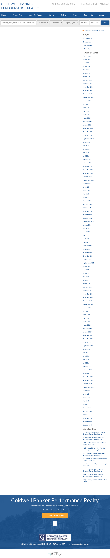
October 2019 (87, 342)
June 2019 (86, 356)
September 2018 (88, 387)
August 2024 (87, 142)
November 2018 (88, 380)
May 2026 (86, 70)
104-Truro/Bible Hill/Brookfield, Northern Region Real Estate (93, 470)
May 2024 (86, 152)
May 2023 (86, 194)
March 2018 (87, 408)
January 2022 (87, 249)
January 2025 (87, 125)
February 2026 (87, 80)
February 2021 (87, 287)
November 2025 (88, 90)
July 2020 (86, 311)
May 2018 (86, 401)
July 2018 (86, 394)
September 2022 (88, 221)
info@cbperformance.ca (94, 3)
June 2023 (86, 190)
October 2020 (87, 301)
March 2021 (87, 283)
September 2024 (88, 139)
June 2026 (86, 66)
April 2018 (86, 404)
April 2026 (86, 73)
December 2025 (88, 87)
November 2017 (88, 421)
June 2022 (86, 232)
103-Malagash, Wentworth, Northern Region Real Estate (95, 459)
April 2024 (86, 156)
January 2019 (87, 373)
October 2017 (87, 425)
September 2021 (88, 263)
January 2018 (87, 415)
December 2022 (88, 211)
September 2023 (88, 180)
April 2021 (86, 280)
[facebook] (55, 523)
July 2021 (86, 270)
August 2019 (87, 349)
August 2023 (87, 183)
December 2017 (88, 418)
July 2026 (86, 63)
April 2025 (86, 114)
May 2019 (86, 359)
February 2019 (87, 370)
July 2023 (86, 187)
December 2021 (88, 252)
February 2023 (87, 204)
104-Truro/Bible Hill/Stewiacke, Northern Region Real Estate (93, 475)
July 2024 (86, 146)
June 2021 (86, 273)
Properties (17, 15)
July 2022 (86, 228)
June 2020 (86, 315)
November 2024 (88, 132)
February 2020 (87, 328)
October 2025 (87, 94)
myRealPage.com (55, 554)
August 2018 (87, 390)
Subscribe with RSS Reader (94, 31)
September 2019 (88, 346)
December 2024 (88, 128)
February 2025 (87, 121)
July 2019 (86, 352)
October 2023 (87, 177)
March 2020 (87, 325)
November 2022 (88, 215)
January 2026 (87, 83)
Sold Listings (87, 49)
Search (105, 23)
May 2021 (86, 277)
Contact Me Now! (55, 515)
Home (3, 15)
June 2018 (86, 397)
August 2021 (87, 266)
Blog (75, 15)
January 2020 (87, 332)
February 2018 (87, 411)
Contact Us (88, 15)
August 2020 (87, 308)
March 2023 (87, 201)
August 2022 (87, 225)
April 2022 (86, 239)
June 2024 (86, 149)
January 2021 (87, 290)
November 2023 (88, 173)
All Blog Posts (87, 38)
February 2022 (87, 246)
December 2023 (88, 170)
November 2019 (88, 339)
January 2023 (87, 208)
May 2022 (86, 235)
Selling (63, 15)
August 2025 (87, 101)
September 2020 (88, 304)
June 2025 (86, 108)
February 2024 (87, 163)
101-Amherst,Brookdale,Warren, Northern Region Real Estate (93, 438)
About (102, 15)
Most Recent (87, 56)
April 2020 (86, 321)
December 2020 (88, 294)
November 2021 (88, 256)
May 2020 (86, 318)
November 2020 (88, 297)
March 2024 (87, 159)
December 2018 (88, 377)
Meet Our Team (35, 15)
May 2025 (86, 111)
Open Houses (87, 45)
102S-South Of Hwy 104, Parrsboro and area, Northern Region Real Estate (95, 449)
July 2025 (86, 104)
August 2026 (87, 59)
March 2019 (87, 366)
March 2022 (87, 242)
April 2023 (86, 197)
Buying (51, 15)
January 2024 (87, 166)
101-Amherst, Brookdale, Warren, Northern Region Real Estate (94, 433)
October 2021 (87, 259)
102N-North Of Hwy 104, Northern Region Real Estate (94, 443)
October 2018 (87, 384)
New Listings (87, 42)
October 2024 (87, 135)
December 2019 (88, 335)
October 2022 (87, 218)
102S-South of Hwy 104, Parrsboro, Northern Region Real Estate (94, 454)
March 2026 (87, 77)
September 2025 (88, 97)
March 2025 (87, 118)
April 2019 (86, 363)
